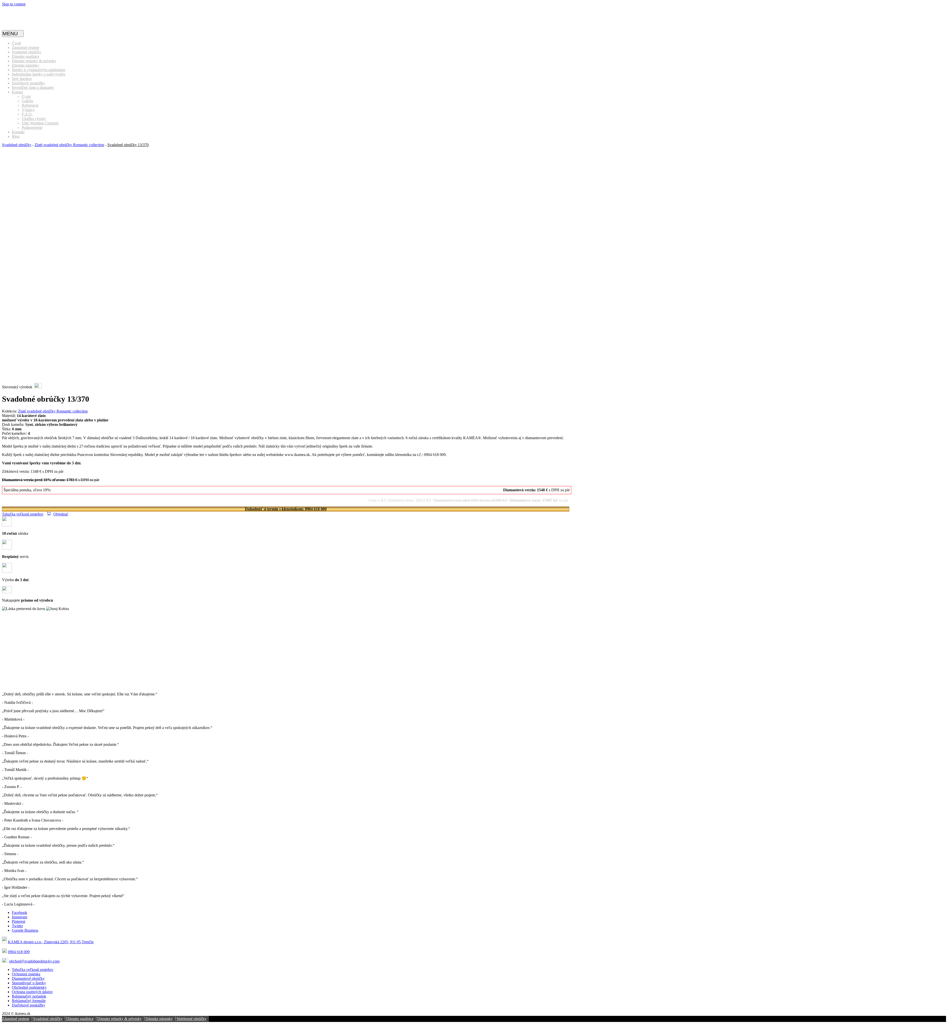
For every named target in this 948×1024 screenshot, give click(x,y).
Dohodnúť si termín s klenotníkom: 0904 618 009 (286, 509)
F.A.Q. (27, 114)
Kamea (17, 92)
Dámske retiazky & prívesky (34, 61)
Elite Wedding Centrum (40, 123)
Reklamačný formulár (29, 1001)
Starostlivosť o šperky (29, 983)
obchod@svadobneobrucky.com (34, 961)
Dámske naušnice (25, 56)
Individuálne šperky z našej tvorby (38, 74)
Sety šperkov (22, 79)
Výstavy (28, 110)
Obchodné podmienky (29, 987)
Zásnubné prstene (25, 47)
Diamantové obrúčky (28, 978)
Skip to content (13, 4)
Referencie (30, 105)
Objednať (60, 514)
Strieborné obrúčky (191, 1019)
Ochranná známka (26, 974)
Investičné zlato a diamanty (33, 87)
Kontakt (18, 132)
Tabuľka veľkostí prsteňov (22, 514)
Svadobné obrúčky (26, 52)
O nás (26, 96)
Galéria (27, 101)
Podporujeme (32, 127)
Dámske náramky (25, 65)
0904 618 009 (19, 952)
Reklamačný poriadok (29, 996)
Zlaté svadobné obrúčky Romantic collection (69, 145)
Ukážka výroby (34, 119)
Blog (16, 136)
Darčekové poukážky (28, 83)
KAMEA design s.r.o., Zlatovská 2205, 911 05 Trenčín (51, 942)
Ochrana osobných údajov (32, 992)
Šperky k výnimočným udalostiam (38, 70)
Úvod (16, 43)
